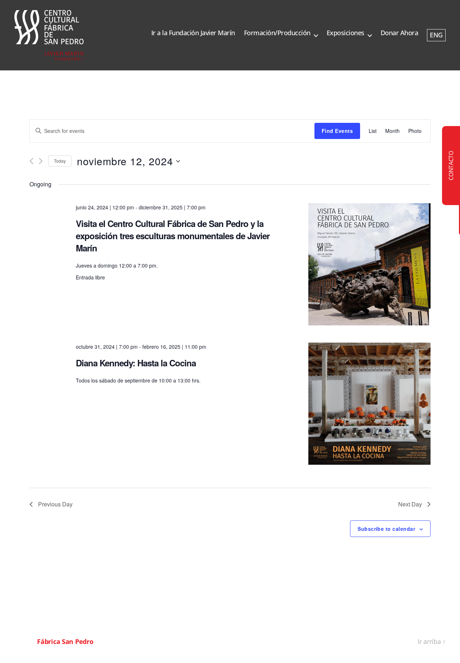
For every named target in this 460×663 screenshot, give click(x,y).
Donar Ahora (399, 33)
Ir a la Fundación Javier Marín (193, 33)
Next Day (410, 504)
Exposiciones (345, 33)
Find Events (337, 130)
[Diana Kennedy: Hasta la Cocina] (369, 404)
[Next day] (41, 161)
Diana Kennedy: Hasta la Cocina (136, 363)
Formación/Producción (277, 33)
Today (60, 161)
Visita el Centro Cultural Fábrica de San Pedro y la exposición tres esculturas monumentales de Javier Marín (173, 235)
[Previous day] (31, 161)
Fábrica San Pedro (65, 641)
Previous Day (55, 504)
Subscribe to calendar (386, 528)
